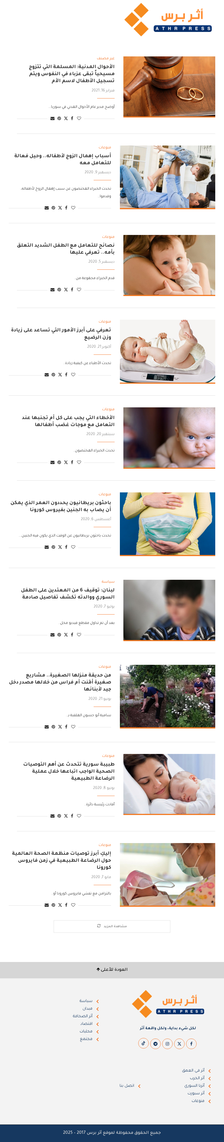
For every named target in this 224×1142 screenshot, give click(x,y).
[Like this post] (79, 119)
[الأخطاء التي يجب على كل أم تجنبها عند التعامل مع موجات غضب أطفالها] (169, 438)
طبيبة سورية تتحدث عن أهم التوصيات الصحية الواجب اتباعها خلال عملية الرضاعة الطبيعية (69, 772)
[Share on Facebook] (72, 119)
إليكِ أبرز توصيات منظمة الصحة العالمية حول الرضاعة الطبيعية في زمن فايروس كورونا (61, 861)
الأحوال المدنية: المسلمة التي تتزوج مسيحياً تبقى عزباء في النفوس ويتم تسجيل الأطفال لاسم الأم (72, 74)
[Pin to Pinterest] (59, 119)
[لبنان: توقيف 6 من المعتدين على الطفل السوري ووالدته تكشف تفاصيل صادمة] (169, 610)
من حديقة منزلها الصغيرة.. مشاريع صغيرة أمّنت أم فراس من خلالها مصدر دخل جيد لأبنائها (60, 683)
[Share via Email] (52, 119)
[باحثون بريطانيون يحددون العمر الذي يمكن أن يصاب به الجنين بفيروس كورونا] (167, 524)
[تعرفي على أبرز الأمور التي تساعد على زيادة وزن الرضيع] (167, 351)
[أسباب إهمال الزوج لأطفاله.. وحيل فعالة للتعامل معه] (167, 177)
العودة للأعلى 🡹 (112, 970)
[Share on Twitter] (66, 119)
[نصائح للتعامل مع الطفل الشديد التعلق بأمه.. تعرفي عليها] (169, 265)
